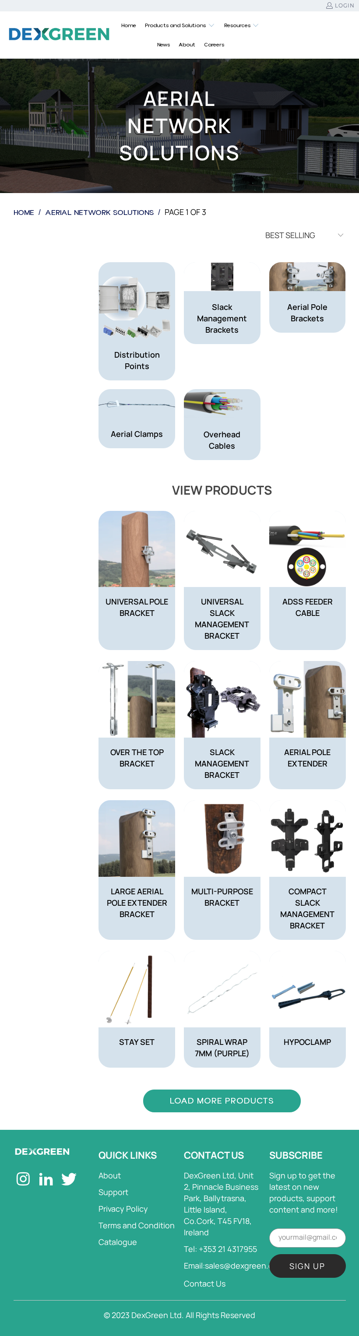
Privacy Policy (123, 1208)
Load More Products (222, 1101)
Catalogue (118, 1242)
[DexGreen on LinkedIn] (46, 1180)
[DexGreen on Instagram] (24, 1180)
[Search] (339, 35)
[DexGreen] (59, 35)
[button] (180, 25)
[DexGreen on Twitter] (69, 1180)
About (110, 1175)
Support (113, 1192)
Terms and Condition (137, 1225)
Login (345, 5)
